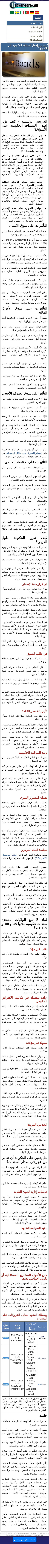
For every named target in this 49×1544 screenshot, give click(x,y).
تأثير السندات (36, 27)
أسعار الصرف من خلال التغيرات (24, 453)
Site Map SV (20, 1535)
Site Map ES (34, 1533)
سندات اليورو (36, 36)
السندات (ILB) (36, 40)
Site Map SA (38, 1535)
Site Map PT (29, 1535)
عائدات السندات (35, 32)
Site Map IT (11, 1535)
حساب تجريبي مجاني (24, 1539)
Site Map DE (44, 1533)
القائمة (38, 18)
